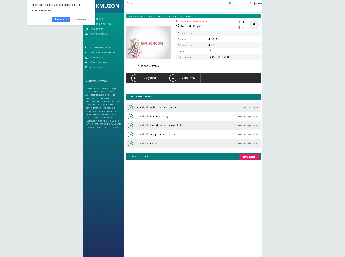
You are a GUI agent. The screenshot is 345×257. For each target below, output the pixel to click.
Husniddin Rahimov (191, 21)
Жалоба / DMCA (148, 66)
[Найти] (230, 3)
